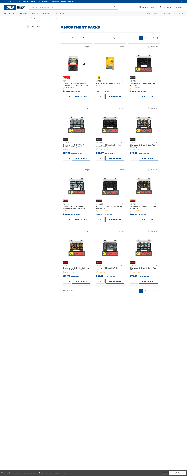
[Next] (158, 38)
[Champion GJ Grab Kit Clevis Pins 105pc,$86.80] (143, 248)
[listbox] (89, 38)
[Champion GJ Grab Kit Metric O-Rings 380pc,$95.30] (143, 63)
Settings (164, 473)
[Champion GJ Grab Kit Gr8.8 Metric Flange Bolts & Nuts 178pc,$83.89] (76, 248)
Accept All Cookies (177, 473)
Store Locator (178, 13)
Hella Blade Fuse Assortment (108, 83)
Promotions (46, 13)
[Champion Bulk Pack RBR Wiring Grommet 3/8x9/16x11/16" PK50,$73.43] (76, 63)
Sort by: (75, 38)
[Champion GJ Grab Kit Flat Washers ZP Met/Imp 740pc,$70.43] (76, 186)
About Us (164, 13)
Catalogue (34, 13)
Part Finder (60, 13)
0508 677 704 (10, 1)
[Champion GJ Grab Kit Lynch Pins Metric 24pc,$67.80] (143, 186)
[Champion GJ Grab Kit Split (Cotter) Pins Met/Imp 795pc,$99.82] (76, 125)
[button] (165, 7)
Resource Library (151, 13)
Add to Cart (81, 96)
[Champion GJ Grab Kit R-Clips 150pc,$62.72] (110, 248)
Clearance (23, 13)
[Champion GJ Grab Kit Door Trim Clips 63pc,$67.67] (143, 125)
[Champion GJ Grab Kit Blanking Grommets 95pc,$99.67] (110, 125)
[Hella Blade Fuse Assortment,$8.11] (110, 63)
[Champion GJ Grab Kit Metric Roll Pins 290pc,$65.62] (110, 186)
